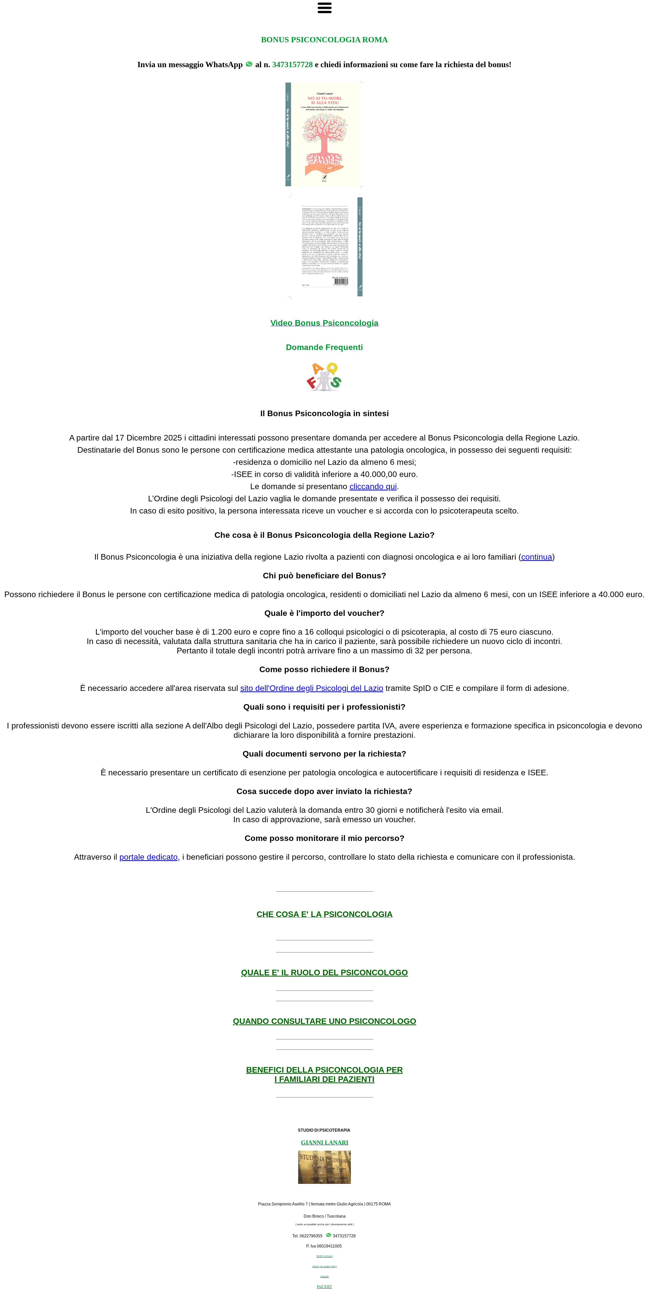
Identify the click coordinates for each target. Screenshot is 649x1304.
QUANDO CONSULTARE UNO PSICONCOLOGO (324, 1021)
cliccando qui (373, 486)
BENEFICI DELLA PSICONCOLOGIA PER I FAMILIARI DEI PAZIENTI (324, 1074)
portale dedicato (148, 856)
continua (536, 556)
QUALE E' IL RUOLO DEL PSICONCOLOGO (324, 972)
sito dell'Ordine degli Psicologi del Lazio (311, 688)
